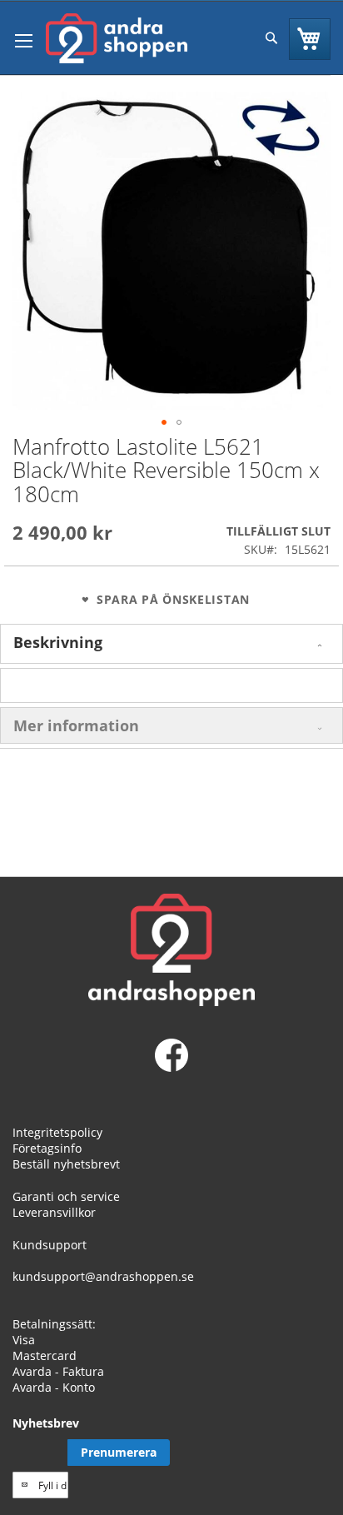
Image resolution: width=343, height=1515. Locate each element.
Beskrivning (57, 642)
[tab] (171, 644)
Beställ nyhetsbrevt (66, 1164)
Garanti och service (66, 1196)
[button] (164, 422)
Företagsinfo (47, 1148)
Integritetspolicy (57, 1132)
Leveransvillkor (54, 1212)
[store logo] (116, 38)
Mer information (76, 725)
